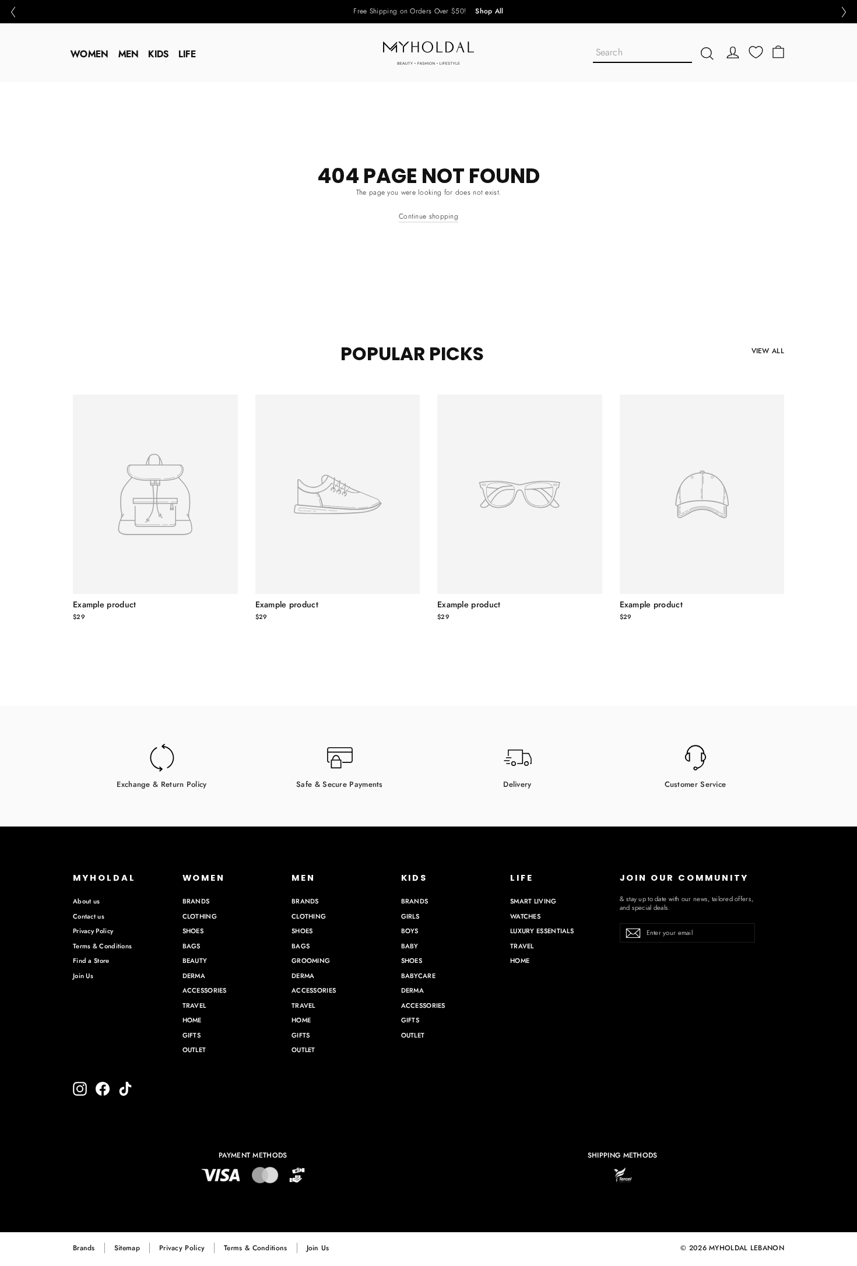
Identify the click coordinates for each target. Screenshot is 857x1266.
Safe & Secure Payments (339, 784)
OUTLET (194, 1049)
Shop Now (469, 11)
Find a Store (91, 960)
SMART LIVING (533, 901)
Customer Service (695, 784)
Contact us (88, 916)
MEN (128, 54)
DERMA (194, 975)
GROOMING (310, 960)
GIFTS (191, 1035)
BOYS (410, 931)
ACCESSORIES (204, 990)
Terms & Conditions (102, 946)
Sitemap (127, 1248)
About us (86, 901)
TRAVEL (194, 1005)
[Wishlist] (755, 52)
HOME (192, 1020)
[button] (13, 11)
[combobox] (642, 53)
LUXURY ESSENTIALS (542, 931)
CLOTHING (199, 916)
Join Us (83, 975)
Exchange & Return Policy (161, 784)
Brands (84, 1248)
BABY (410, 946)
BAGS (191, 946)
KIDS (158, 54)
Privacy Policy (93, 931)
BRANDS (196, 901)
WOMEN (90, 54)
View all (767, 351)
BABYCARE (418, 975)
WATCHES (525, 916)
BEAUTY (195, 960)
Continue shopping (428, 216)
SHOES (193, 931)
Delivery (517, 784)
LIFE (187, 54)
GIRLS (410, 916)
